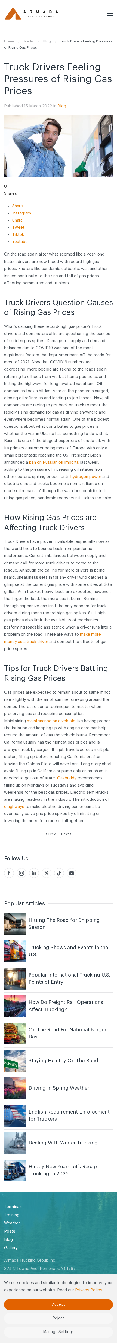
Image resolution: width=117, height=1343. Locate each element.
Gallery (11, 1248)
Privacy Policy (88, 1290)
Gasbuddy (66, 778)
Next (65, 834)
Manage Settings (58, 1332)
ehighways (14, 807)
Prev (52, 834)
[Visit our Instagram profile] (21, 873)
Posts (9, 1231)
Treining (11, 1215)
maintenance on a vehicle (51, 721)
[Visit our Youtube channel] (71, 873)
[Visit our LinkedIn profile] (34, 873)
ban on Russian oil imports (54, 462)
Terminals (13, 1207)
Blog (61, 106)
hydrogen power (85, 477)
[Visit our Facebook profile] (9, 873)
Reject (58, 1318)
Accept (58, 1305)
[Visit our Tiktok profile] (59, 873)
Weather (12, 1223)
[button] (110, 13)
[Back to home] (31, 13)
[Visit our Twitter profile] (46, 873)
